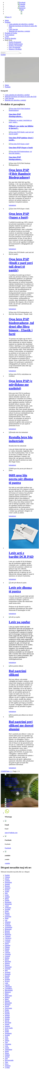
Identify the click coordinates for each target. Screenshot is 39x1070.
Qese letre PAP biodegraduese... (15, 158)
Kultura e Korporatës (15, 45)
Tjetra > (8, 771)
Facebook (8, 848)
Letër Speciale (13, 29)
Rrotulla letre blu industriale (20, 439)
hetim (10, 205)
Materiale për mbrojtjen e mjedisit (19, 31)
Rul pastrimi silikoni (17, 672)
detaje (14, 205)
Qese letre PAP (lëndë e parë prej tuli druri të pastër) (21, 264)
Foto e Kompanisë (14, 47)
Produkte (7, 22)
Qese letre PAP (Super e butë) (21, 148)
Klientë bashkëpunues (16, 44)
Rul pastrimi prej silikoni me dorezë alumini (21, 725)
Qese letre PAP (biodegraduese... (16, 115)
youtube (7, 863)
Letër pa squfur (19, 622)
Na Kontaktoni (9, 35)
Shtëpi (7, 20)
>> (11, 771)
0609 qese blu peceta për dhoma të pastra (21, 478)
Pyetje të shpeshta (10, 38)
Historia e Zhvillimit (15, 49)
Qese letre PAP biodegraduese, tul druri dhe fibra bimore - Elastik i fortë (21, 326)
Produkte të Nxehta (11, 33)
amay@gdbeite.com (16, 790)
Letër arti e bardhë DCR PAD (21, 554)
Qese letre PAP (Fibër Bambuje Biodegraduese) (20, 173)
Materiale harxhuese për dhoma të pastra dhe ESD (20, 96)
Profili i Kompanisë (15, 42)
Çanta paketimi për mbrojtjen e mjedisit (21, 24)
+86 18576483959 (19, 788)
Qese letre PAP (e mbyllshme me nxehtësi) (20, 384)
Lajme (7, 36)
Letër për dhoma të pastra (20, 589)
